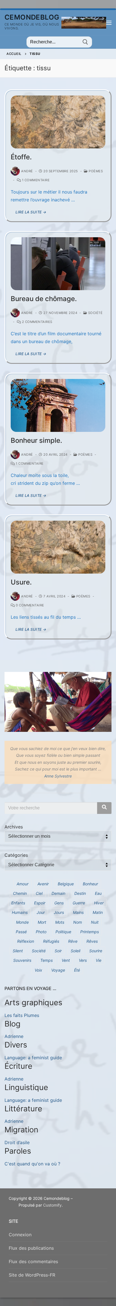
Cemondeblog (32, 17)
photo (41, 931)
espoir (39, 902)
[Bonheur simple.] (58, 405)
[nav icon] (108, 23)
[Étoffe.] (58, 122)
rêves (92, 941)
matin (98, 912)
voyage (58, 970)
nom (77, 922)
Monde (22, 922)
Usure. (21, 582)
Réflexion (25, 941)
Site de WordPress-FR (32, 1275)
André (27, 171)
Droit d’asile (17, 1142)
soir (58, 950)
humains (20, 912)
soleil (75, 950)
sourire (95, 950)
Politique (63, 931)
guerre (79, 902)
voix (38, 970)
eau (98, 893)
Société (94, 313)
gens (59, 902)
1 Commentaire (35, 180)
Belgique (66, 883)
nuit (95, 922)
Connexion (20, 1234)
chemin (20, 893)
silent (18, 950)
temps (46, 960)
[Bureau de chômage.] (58, 263)
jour (41, 912)
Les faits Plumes (22, 1015)
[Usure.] (58, 547)
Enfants (18, 902)
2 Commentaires (36, 322)
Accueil (14, 54)
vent (66, 960)
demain (58, 893)
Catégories (16, 855)
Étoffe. (21, 157)
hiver (99, 902)
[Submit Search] (85, 42)
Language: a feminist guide (33, 1057)
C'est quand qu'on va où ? (32, 1164)
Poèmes (95, 171)
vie (98, 960)
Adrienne (14, 1036)
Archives (14, 827)
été (77, 970)
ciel (39, 893)
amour (22, 883)
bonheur (90, 883)
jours (59, 912)
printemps (89, 931)
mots (59, 922)
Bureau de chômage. (44, 299)
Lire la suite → (30, 212)
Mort (42, 922)
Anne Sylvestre (58, 776)
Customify (52, 1205)
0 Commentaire (29, 605)
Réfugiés (51, 941)
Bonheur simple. (36, 440)
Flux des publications (31, 1248)
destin (80, 893)
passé (21, 931)
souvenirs (22, 960)
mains (78, 912)
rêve (72, 941)
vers (83, 960)
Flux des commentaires (33, 1261)
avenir (43, 883)
